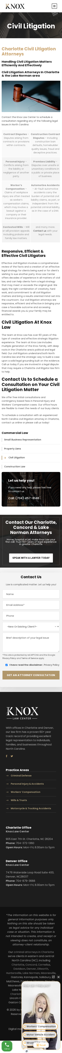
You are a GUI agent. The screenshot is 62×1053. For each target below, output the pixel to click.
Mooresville (48, 973)
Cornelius (44, 965)
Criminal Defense (21, 775)
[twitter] (12, 756)
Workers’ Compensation (25, 792)
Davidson (19, 969)
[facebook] (6, 756)
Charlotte (18, 965)
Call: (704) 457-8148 (23, 498)
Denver (31, 969)
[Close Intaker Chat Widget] (58, 977)
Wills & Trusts (19, 800)
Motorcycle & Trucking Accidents (31, 808)
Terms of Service (29, 658)
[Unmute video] (41, 1010)
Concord (31, 965)
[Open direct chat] (53, 977)
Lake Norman (31, 973)
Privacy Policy (9, 658)
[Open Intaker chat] (27, 1051)
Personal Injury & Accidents (27, 784)
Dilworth (42, 969)
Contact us (39, 230)
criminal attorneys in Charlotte (34, 952)
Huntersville (13, 973)
